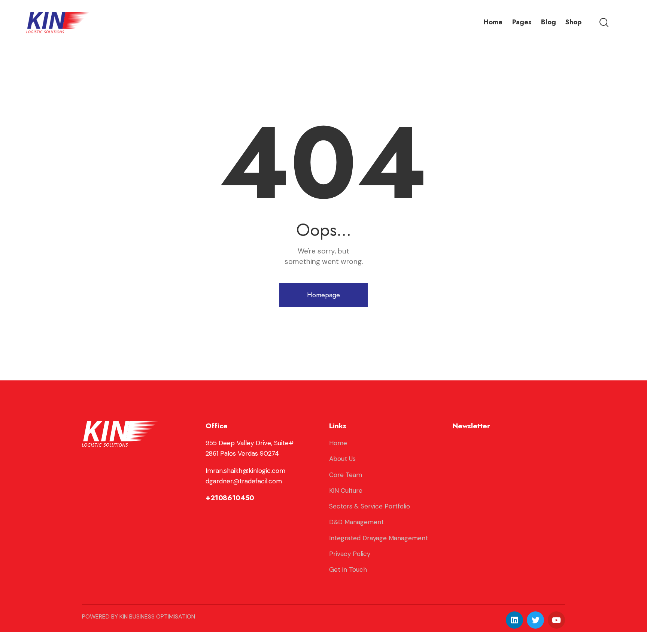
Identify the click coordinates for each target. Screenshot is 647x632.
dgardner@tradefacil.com (244, 481)
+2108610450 (230, 498)
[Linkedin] (514, 620)
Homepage (323, 295)
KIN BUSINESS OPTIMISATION (157, 616)
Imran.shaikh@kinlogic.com (245, 471)
